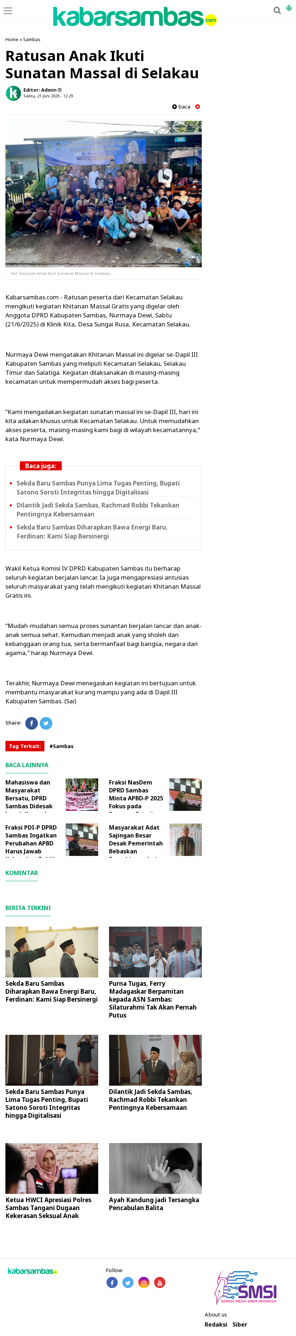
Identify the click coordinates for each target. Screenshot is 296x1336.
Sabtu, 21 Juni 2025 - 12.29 (48, 95)
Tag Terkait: (25, 746)
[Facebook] (31, 723)
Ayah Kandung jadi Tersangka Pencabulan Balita (154, 1204)
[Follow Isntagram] (144, 1282)
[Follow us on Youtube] (159, 1282)
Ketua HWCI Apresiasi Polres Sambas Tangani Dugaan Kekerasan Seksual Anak (48, 1208)
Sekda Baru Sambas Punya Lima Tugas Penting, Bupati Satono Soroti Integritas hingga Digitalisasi (98, 487)
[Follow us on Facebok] (112, 1282)
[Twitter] (46, 723)
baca (183, 107)
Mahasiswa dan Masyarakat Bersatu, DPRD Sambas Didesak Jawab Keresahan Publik (30, 802)
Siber (239, 1324)
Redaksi (216, 1324)
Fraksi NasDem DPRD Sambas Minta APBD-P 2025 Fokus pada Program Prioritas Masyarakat (136, 802)
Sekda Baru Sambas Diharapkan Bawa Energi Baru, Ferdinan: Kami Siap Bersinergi (92, 531)
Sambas (31, 39)
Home (11, 39)
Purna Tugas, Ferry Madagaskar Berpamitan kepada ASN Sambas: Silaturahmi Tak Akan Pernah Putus (153, 999)
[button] (288, 5)
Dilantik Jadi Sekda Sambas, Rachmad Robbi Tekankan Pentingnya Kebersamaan (150, 1099)
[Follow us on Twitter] (128, 1282)
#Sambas (61, 746)
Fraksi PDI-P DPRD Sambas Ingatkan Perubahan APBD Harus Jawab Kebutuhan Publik (31, 843)
